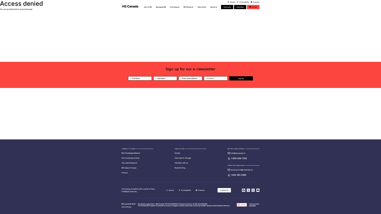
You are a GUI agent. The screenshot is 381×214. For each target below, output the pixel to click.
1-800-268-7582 (239, 158)
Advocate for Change (183, 158)
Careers (125, 173)
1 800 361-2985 (238, 175)
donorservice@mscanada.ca (242, 170)
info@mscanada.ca (238, 153)
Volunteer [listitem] (240, 7)
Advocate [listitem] (227, 7)
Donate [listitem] (254, 7)
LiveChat (252, 205)
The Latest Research (129, 163)
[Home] (130, 6)
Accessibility (244, 2)
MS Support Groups (129, 168)
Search (232, 2)
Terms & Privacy (126, 207)
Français (256, 2)
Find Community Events (130, 158)
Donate (177, 153)
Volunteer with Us (181, 163)
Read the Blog (180, 168)
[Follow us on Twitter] (248, 190)
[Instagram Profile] (253, 190)
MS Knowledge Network (131, 153)
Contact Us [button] (224, 190)
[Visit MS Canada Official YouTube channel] (257, 190)
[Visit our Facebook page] (243, 190)
